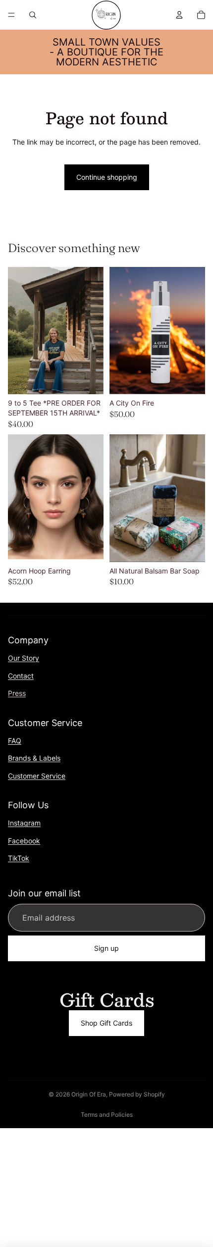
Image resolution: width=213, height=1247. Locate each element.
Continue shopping (106, 177)
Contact (21, 676)
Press (17, 693)
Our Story (23, 658)
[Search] (33, 15)
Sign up (106, 948)
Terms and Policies (107, 1114)
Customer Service (36, 776)
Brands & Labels (34, 758)
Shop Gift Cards (106, 1023)
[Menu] (11, 14)
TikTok (18, 858)
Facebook (24, 840)
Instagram (24, 823)
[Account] (179, 15)
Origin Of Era (88, 1094)
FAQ (14, 740)
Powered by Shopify (137, 1094)
